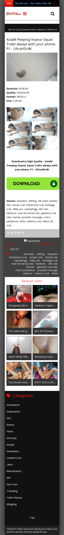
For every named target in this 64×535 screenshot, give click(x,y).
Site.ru (13, 13)
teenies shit (51, 257)
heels (55, 273)
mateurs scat (42, 273)
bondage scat (50, 260)
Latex (9, 464)
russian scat (35, 257)
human (30, 267)
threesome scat (18, 257)
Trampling (12, 491)
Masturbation (13, 471)
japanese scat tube (47, 267)
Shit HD (14, 249)
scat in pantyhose (25, 270)
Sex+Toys (11, 484)
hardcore (41, 263)
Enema (10, 424)
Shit (8, 477)
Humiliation (12, 451)
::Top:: (32, 517)
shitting (41, 254)
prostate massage (48, 270)
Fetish (9, 431)
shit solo (53, 263)
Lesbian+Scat (13, 457)
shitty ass (35, 260)
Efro (8, 418)
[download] (32, 183)
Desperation (13, 411)
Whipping (11, 504)
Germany (11, 438)
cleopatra (52, 254)
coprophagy (20, 260)
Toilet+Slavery (14, 497)
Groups (10, 444)
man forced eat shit (22, 263)
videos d (27, 273)
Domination (13, 405)
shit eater (29, 254)
